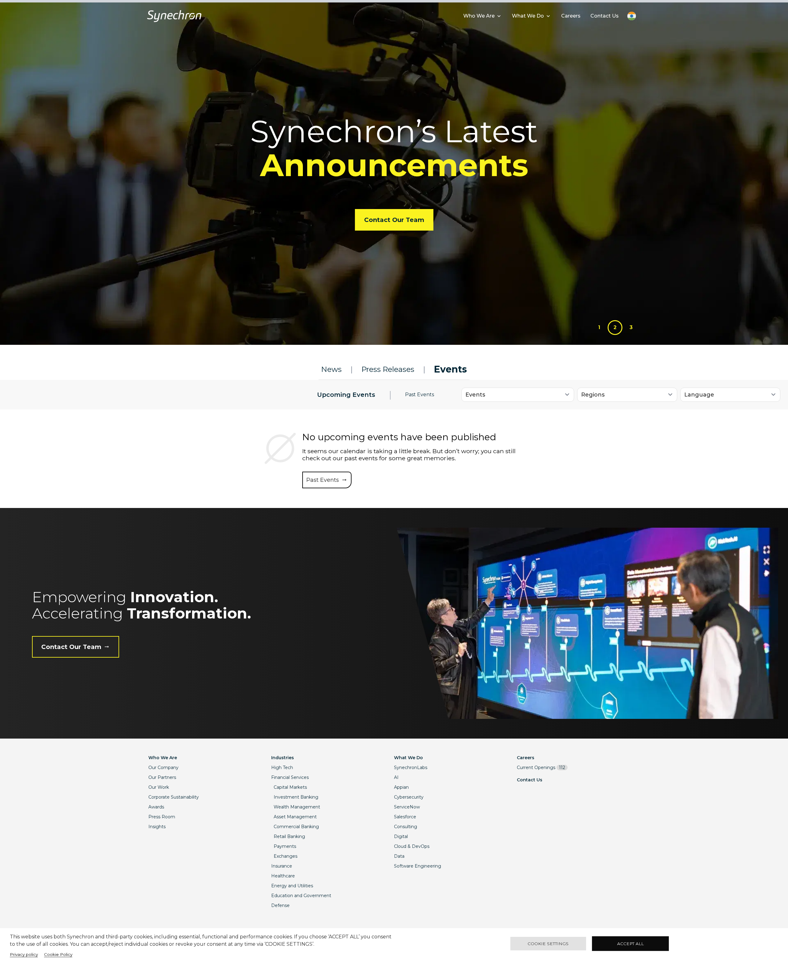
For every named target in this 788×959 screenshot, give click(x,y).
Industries (282, 757)
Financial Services (290, 777)
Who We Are (162, 757)
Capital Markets (290, 787)
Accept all (630, 943)
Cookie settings (548, 943)
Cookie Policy (58, 954)
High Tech (282, 767)
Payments (285, 846)
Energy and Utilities (292, 885)
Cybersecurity (409, 797)
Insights (157, 826)
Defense (280, 905)
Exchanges (285, 856)
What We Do (408, 757)
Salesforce (405, 817)
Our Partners (162, 777)
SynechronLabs (410, 767)
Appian (401, 787)
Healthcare (283, 876)
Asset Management (295, 817)
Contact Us (529, 780)
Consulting (405, 826)
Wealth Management (297, 807)
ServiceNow (407, 807)
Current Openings (541, 767)
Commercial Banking (296, 826)
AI (396, 777)
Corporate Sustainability (173, 797)
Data (399, 856)
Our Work (158, 787)
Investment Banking (296, 797)
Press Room (161, 817)
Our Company (163, 767)
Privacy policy (24, 954)
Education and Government (301, 895)
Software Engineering (417, 866)
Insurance (281, 866)
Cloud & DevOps (411, 846)
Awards (156, 807)
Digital (401, 836)
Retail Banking (289, 836)
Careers (525, 757)
